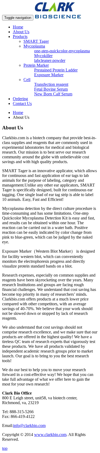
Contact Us (22, 103)
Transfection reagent (51, 84)
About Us (21, 31)
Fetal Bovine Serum (51, 89)
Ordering (20, 98)
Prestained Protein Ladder (56, 70)
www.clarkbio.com (50, 434)
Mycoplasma (34, 46)
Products (20, 36)
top (4, 448)
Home (18, 27)
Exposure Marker (48, 75)
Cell (26, 79)
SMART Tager (36, 41)
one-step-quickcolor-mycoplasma (62, 51)
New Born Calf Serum (53, 94)
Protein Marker (36, 65)
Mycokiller (43, 55)
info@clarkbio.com (29, 425)
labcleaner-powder (49, 60)
